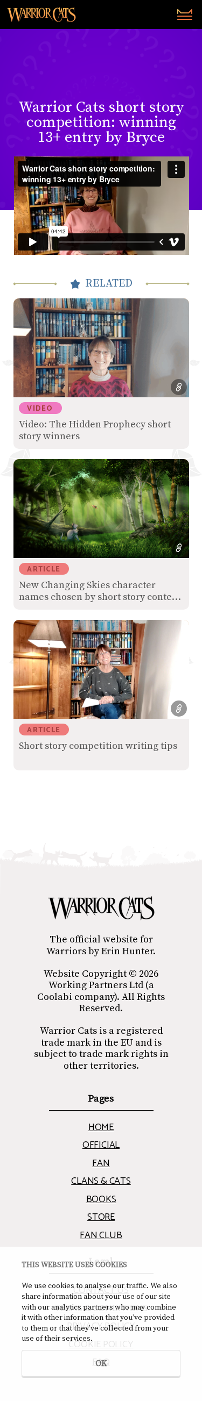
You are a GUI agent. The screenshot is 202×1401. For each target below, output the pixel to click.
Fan (100, 1163)
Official (101, 1145)
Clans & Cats (100, 1181)
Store (101, 1217)
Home (101, 1127)
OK (101, 1363)
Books (101, 1199)
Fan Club (101, 1235)
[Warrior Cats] (101, 908)
